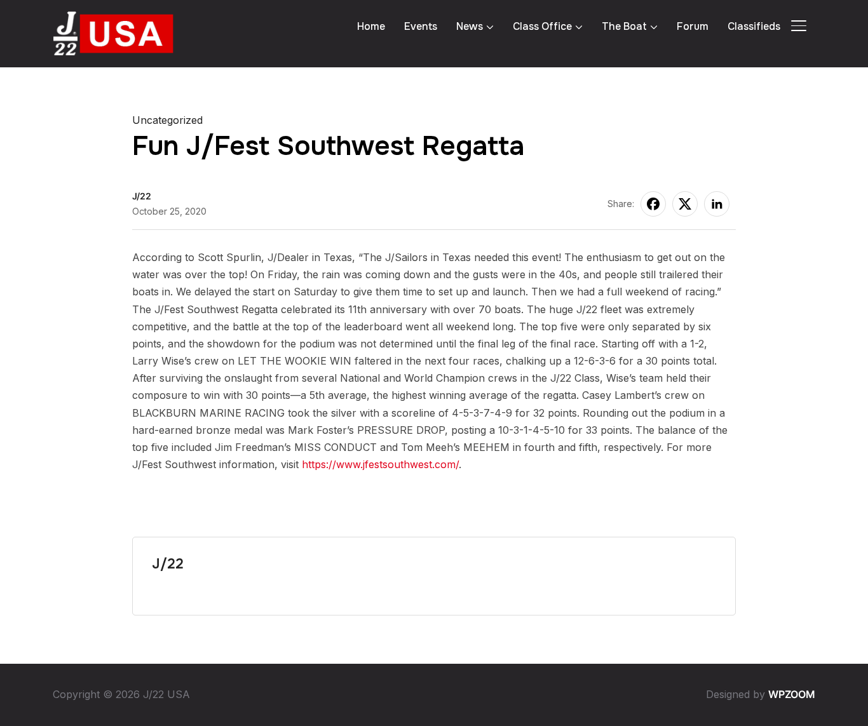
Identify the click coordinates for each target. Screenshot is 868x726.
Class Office (542, 26)
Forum (693, 26)
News (469, 26)
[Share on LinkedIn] (716, 204)
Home (371, 26)
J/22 (141, 196)
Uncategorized (167, 120)
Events (420, 26)
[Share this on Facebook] (653, 204)
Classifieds (754, 26)
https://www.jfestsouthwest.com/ (380, 464)
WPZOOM (791, 694)
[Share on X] (685, 204)
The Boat (624, 26)
